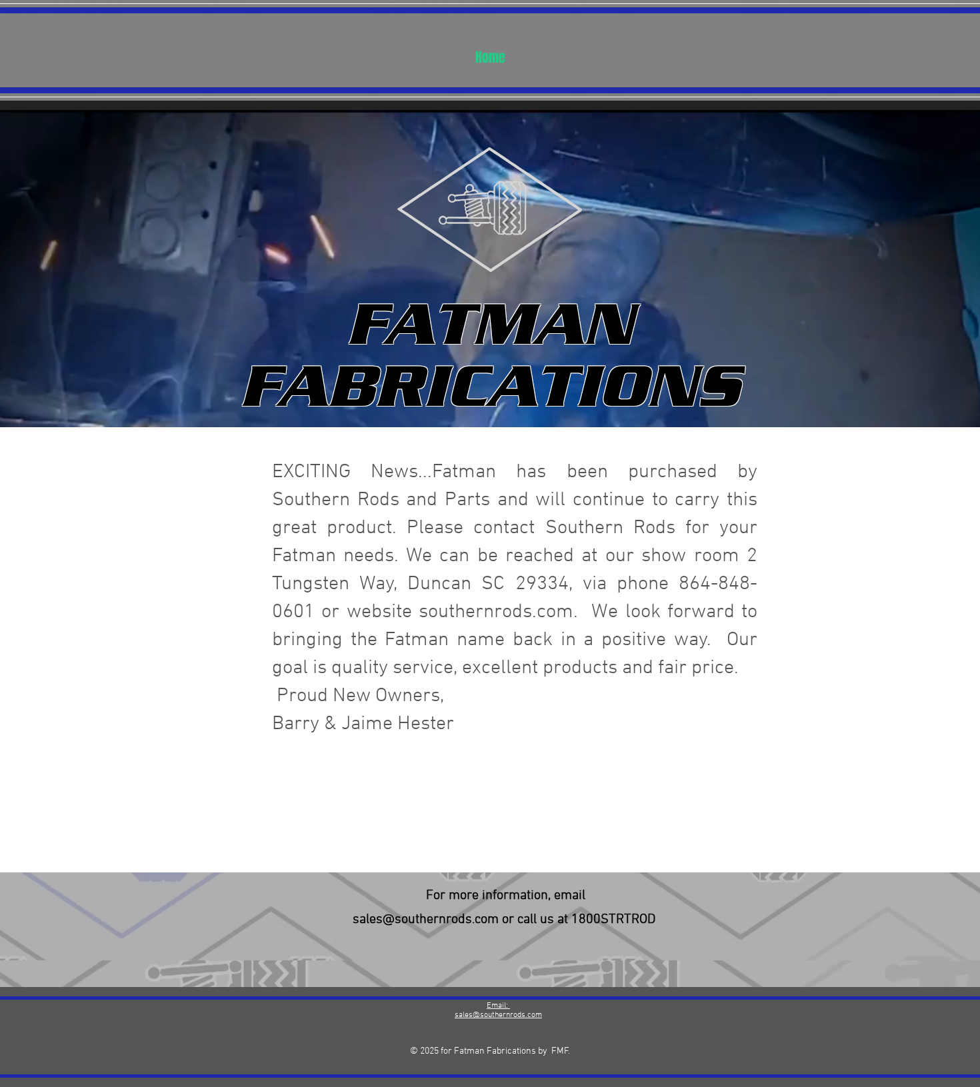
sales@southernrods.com (426, 920)
